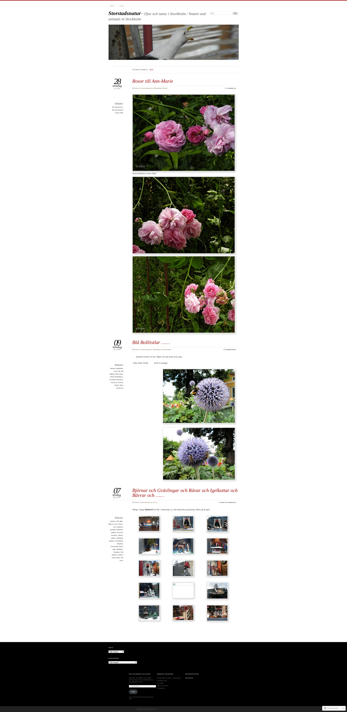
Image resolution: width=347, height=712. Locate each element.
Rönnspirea (161, 688)
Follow (133, 692)
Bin (113, 107)
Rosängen (158, 88)
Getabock (119, 527)
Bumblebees (119, 377)
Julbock (120, 535)
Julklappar (119, 538)
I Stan (121, 6)
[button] (150, 524)
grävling (112, 529)
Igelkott (113, 532)
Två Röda (160, 683)
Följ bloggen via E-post (140, 674)
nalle (114, 549)
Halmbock (119, 529)
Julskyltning (119, 541)
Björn (121, 521)
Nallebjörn (119, 549)
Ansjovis (113, 521)
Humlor (116, 385)
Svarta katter (116, 557)
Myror (121, 546)
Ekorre (120, 524)
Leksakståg (114, 546)
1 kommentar (231, 88)
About (112, 6)
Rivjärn (120, 555)
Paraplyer (116, 552)
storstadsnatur (146, 88)
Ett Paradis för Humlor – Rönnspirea (169, 678)
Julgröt (113, 538)
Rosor (165, 88)
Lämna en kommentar (228, 502)
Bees (116, 371)
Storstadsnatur (124, 13)
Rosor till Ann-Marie (152, 81)
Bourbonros (119, 107)
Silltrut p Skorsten (162, 686)
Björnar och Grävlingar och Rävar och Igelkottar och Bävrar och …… (185, 493)
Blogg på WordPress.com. (146, 709)
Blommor (157, 350)
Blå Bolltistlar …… (151, 342)
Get (114, 527)
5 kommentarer (230, 350)
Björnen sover (113, 524)
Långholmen (166, 350)
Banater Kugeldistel (116, 368)
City (156, 502)
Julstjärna (119, 544)
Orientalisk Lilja (162, 680)
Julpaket (111, 541)
